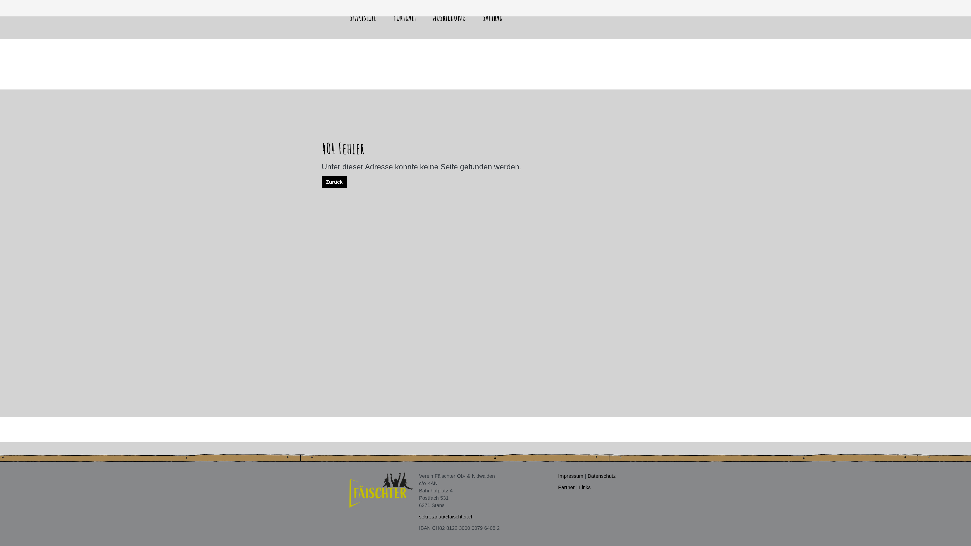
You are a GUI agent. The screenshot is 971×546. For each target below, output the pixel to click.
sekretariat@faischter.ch (446, 516)
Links (585, 487)
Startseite (363, 16)
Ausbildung (449, 16)
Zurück (334, 182)
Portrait (404, 16)
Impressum (570, 476)
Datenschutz (602, 476)
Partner (566, 487)
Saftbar (492, 16)
